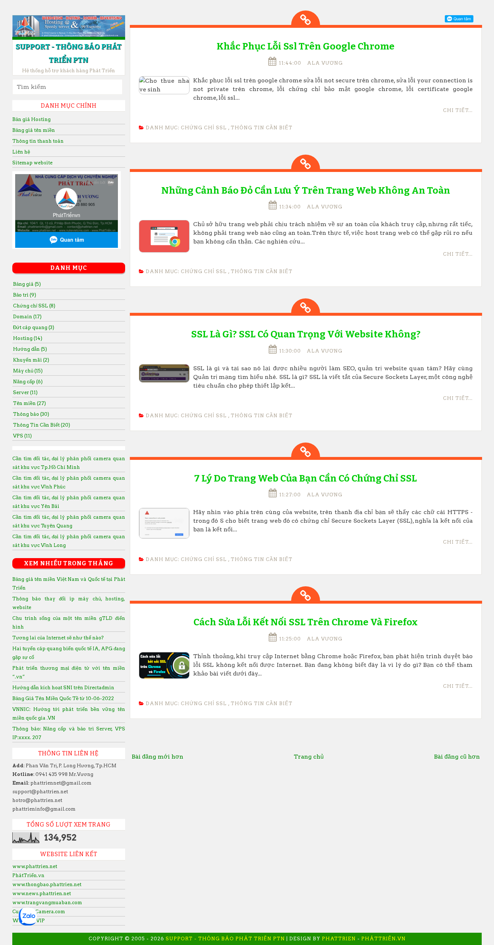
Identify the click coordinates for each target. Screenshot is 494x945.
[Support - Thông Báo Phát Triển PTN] (68, 26)
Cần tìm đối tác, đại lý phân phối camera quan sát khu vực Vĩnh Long (68, 541)
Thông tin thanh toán (38, 141)
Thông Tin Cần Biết (262, 127)
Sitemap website (32, 162)
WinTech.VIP (28, 920)
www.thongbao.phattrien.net (46, 884)
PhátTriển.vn (28, 875)
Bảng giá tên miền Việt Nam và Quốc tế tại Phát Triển (68, 584)
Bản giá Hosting (31, 119)
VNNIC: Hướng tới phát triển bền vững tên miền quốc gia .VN (68, 714)
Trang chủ (309, 756)
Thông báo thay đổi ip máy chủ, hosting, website (68, 603)
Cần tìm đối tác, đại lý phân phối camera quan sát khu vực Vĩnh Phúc (68, 482)
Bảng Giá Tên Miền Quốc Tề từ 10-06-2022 (63, 698)
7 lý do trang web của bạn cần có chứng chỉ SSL (305, 478)
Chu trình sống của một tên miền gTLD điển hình (68, 623)
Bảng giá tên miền (33, 130)
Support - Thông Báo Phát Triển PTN (225, 938)
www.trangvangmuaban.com (47, 902)
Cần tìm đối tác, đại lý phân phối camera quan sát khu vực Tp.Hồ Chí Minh (68, 463)
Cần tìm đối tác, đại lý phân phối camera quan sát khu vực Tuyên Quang (68, 521)
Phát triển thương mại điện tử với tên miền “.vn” (68, 672)
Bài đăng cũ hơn (457, 756)
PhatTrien (339, 938)
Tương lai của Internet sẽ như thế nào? (58, 637)
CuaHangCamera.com (38, 911)
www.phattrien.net (34, 866)
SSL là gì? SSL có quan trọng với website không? (306, 334)
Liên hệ (21, 152)
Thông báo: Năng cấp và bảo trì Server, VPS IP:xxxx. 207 (68, 733)
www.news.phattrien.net (41, 893)
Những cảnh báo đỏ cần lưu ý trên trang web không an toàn (305, 190)
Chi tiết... (458, 110)
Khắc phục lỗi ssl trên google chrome (306, 46)
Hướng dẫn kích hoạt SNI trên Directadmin (63, 687)
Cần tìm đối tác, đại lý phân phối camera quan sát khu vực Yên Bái (68, 502)
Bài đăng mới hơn (157, 756)
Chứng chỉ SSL (204, 127)
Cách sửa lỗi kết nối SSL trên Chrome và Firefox (305, 622)
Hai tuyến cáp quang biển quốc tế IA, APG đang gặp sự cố (68, 653)
